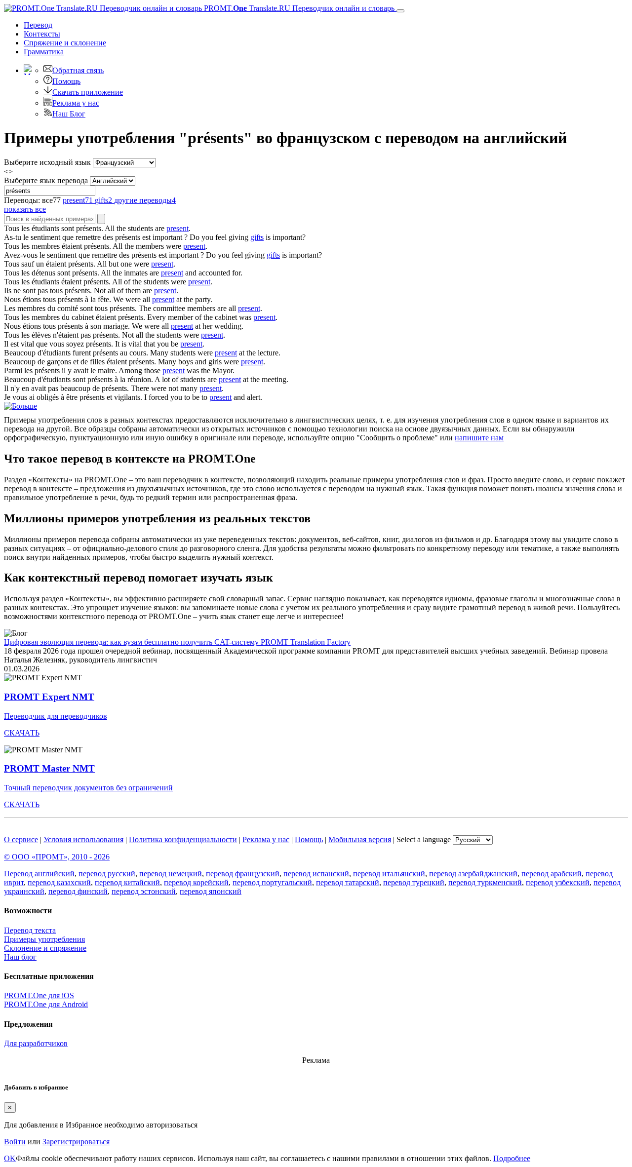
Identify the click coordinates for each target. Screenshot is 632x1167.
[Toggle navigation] (400, 10)
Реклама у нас (75, 103)
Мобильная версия (359, 839)
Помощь (66, 81)
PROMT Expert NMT (49, 697)
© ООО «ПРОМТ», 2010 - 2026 (57, 857)
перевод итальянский (389, 873)
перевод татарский (347, 882)
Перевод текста (30, 930)
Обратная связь (78, 70)
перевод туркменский (485, 882)
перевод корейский (196, 882)
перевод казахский (59, 882)
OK (10, 1158)
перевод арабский (551, 873)
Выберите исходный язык (47, 162)
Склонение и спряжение (45, 948)
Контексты (42, 34)
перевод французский (242, 873)
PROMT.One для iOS (39, 995)
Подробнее (511, 1158)
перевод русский (107, 873)
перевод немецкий (170, 873)
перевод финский (78, 891)
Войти (15, 1141)
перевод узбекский (558, 882)
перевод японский (210, 891)
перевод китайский (127, 882)
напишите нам (479, 437)
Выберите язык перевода (46, 180)
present (177, 228)
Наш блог (20, 957)
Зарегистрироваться (76, 1141)
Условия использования (83, 839)
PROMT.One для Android (46, 1004)
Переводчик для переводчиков (55, 716)
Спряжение (65, 43)
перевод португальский (272, 882)
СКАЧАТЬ (22, 733)
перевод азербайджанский (473, 873)
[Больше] (20, 406)
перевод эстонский (144, 891)
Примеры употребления (44, 939)
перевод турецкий (413, 882)
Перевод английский (39, 873)
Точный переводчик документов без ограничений (88, 787)
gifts (257, 237)
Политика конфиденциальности (183, 839)
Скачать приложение (87, 92)
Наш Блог (68, 114)
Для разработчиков (36, 1043)
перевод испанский (316, 873)
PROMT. (298, 8)
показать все (25, 209)
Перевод (38, 25)
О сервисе (21, 839)
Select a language (423, 839)
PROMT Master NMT (49, 768)
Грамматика (44, 51)
